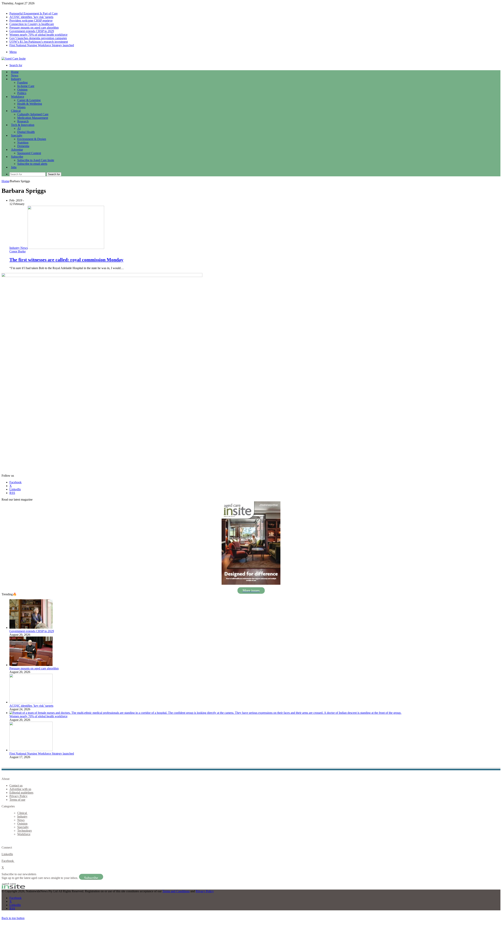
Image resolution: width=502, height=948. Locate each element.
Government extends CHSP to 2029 (31, 31)
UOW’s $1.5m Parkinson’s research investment (38, 41)
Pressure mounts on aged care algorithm (34, 27)
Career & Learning (29, 100)
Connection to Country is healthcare (31, 24)
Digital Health (26, 132)
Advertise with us (20, 789)
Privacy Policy (18, 796)
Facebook (8, 860)
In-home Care (25, 86)
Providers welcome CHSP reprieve (31, 20)
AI (19, 128)
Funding (22, 82)
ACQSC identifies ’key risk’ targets (31, 17)
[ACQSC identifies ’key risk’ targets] (31, 702)
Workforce (17, 96)
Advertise (17, 149)
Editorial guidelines (21, 792)
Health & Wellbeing (29, 103)
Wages (21, 107)
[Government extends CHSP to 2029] (31, 627)
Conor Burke (17, 251)
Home (5, 181)
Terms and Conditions (176, 891)
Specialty (16, 135)
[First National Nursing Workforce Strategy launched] (31, 750)
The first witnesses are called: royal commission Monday (66, 259)
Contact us (16, 785)
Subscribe (17, 156)
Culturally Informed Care (32, 114)
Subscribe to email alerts (32, 163)
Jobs (13, 167)
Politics (21, 93)
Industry (16, 79)
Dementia (23, 146)
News (14, 75)
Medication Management (32, 117)
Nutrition (22, 142)
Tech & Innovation (22, 125)
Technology (24, 830)
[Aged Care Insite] (14, 58)
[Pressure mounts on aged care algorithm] (31, 665)
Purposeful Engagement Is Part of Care (33, 13)
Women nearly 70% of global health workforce (38, 34)
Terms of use (17, 799)
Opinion (22, 89)
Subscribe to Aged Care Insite (35, 160)
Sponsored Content (29, 153)
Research (23, 121)
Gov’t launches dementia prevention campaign (38, 38)
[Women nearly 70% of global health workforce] (205, 712)
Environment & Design (31, 139)
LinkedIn (7, 854)
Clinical (16, 110)
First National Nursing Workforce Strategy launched (41, 45)
